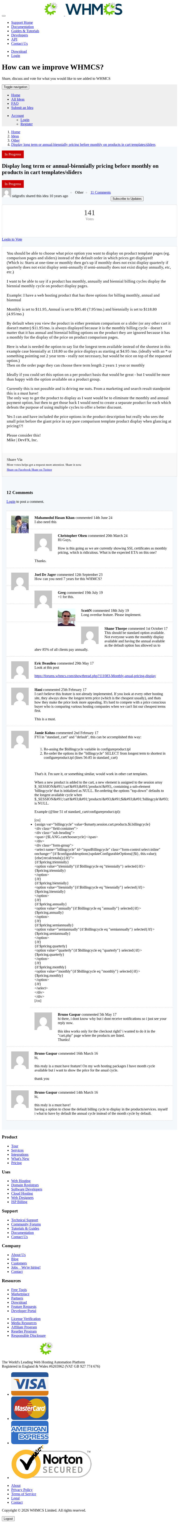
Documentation (22, 27)
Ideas (15, 136)
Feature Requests (23, 1307)
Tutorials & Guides (25, 1228)
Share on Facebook (19, 469)
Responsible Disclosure (28, 1335)
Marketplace (20, 1294)
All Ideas (17, 99)
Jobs (26, 1267)
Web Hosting (21, 1181)
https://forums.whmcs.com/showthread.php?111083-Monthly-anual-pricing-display (95, 676)
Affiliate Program (24, 1327)
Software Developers (26, 1189)
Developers (19, 35)
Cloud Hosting (22, 1193)
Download (19, 51)
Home (15, 95)
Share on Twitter (41, 469)
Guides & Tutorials (25, 31)
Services (17, 1150)
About (16, 1486)
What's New (20, 1159)
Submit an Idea (22, 108)
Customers (19, 1263)
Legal (15, 1498)
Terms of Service (23, 1494)
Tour (14, 1146)
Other (15, 140)
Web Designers (22, 1198)
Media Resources (24, 1323)
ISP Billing (19, 1202)
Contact (17, 1272)
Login (15, 56)
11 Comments (100, 192)
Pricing (16, 1163)
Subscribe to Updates (127, 198)
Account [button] (17, 116)
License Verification (26, 1319)
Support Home (22, 23)
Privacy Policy (22, 1490)
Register (27, 124)
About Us (18, 1255)
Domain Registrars (25, 1185)
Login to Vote (12, 239)
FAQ (15, 103)
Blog (14, 1259)
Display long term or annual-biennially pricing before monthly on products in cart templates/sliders (83, 145)
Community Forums (26, 1224)
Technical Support (24, 1220)
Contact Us (19, 44)
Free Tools (19, 1290)
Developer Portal (23, 1311)
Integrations (19, 1154)
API (14, 39)
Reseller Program (24, 1331)
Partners (17, 1298)
